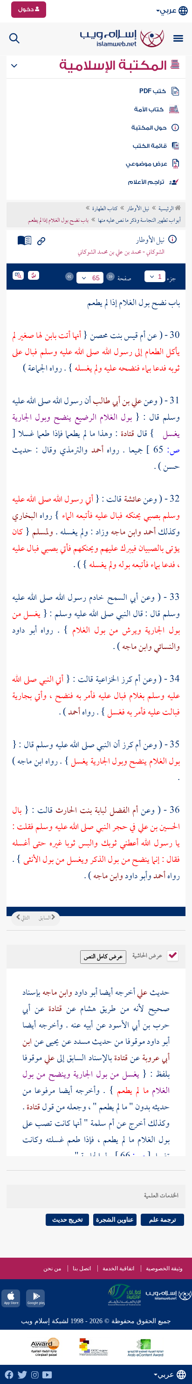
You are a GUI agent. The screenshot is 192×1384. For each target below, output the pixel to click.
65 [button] (96, 278)
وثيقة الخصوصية (164, 1268)
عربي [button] (168, 11)
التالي (24, 918)
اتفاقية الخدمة (118, 1268)
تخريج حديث (67, 1219)
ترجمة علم (162, 1219)
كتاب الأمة (149, 109)
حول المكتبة (148, 127)
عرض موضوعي (146, 163)
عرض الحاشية (148, 955)
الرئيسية (166, 209)
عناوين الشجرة (115, 1219)
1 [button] (160, 276)
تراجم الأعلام (146, 182)
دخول (26, 9)
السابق (45, 918)
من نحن (52, 1268)
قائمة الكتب (150, 146)
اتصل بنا (82, 1268)
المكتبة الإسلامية (114, 65)
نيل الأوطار (138, 209)
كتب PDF (152, 91)
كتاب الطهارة (104, 209)
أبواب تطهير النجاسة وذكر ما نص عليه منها (139, 221)
